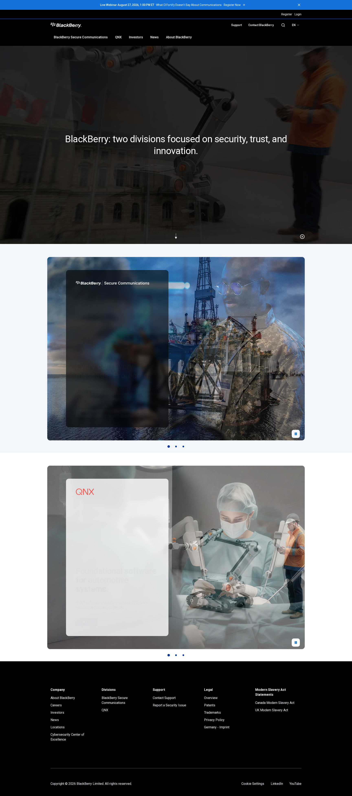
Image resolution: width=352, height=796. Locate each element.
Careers (56, 705)
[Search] (283, 25)
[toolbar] (176, 446)
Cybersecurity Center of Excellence (67, 737)
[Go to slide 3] (183, 446)
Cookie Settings (252, 784)
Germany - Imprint (216, 727)
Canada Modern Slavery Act (274, 703)
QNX (118, 37)
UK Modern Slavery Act (271, 710)
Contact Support (164, 698)
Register (286, 14)
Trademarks (212, 712)
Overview (211, 698)
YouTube (295, 784)
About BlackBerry (179, 37)
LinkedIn (277, 784)
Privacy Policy (214, 720)
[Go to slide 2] (176, 446)
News (154, 37)
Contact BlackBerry (261, 25)
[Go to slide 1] (168, 446)
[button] (176, 145)
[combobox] (295, 25)
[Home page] (95, 25)
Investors (136, 37)
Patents (209, 705)
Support (236, 25)
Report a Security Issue (169, 705)
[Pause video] (301, 235)
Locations (58, 727)
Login (298, 14)
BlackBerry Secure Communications (81, 37)
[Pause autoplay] (296, 434)
